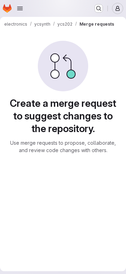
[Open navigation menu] (20, 8)
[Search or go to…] (98, 8)
